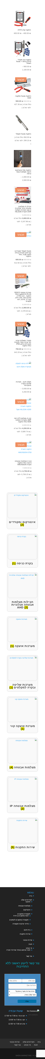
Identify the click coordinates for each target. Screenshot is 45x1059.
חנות (30, 944)
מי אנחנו (29, 948)
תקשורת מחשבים (23, 914)
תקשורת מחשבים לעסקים (19, 920)
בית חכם (27, 930)
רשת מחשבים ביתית (21, 916)
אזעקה (28, 902)
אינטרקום (26, 910)
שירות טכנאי (27, 940)
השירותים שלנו (26, 900)
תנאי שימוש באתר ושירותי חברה (18, 950)
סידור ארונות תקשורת (21, 924)
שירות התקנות (25, 934)
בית (30, 896)
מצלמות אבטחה (24, 906)
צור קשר (29, 956)
